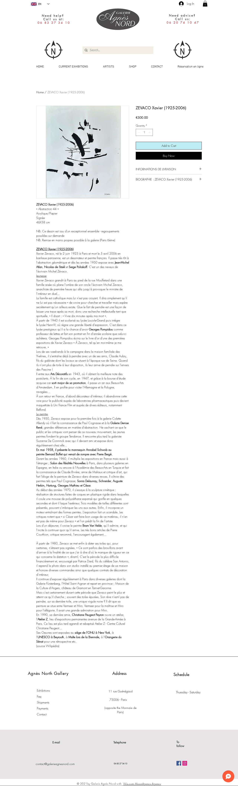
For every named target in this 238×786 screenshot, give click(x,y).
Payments (42, 708)
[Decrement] (138, 132)
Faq (39, 696)
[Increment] (150, 132)
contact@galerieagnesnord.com (55, 764)
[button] (205, 4)
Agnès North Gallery (48, 673)
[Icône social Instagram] (184, 763)
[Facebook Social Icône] (178, 763)
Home (40, 92)
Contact (41, 714)
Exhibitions (43, 690)
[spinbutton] (144, 132)
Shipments (43, 702)
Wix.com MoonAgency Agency (142, 783)
